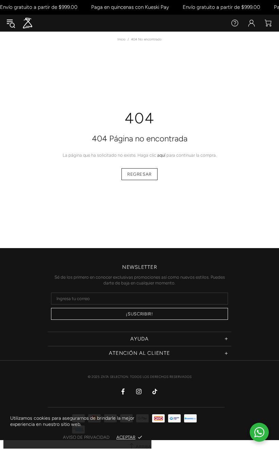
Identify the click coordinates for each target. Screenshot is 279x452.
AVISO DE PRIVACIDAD (86, 437)
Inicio (121, 39)
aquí (161, 155)
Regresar (139, 174)
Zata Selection (27, 23)
